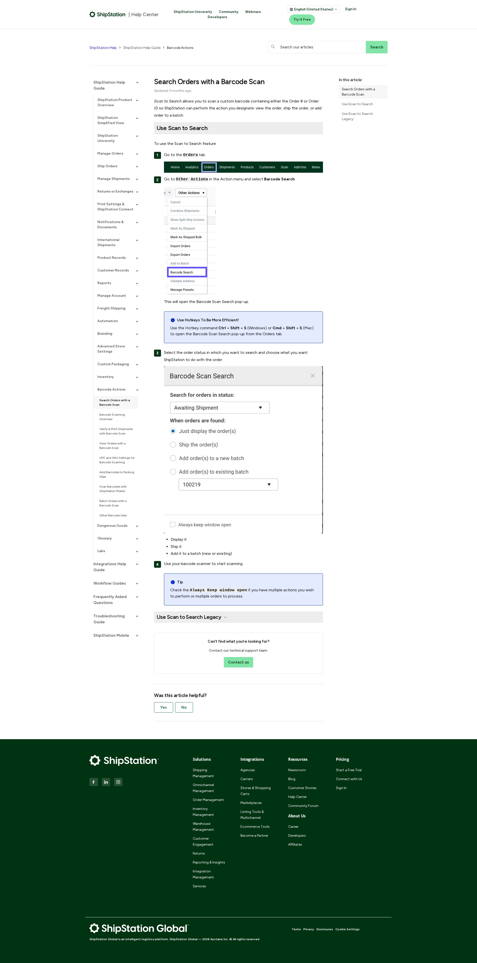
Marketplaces (251, 803)
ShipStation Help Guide (141, 48)
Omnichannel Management (203, 788)
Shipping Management (203, 773)
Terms (296, 929)
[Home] (107, 14)
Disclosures (325, 929)
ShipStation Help (103, 48)
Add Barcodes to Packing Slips (116, 474)
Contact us (238, 662)
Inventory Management (203, 812)
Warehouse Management (203, 827)
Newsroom (297, 770)
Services (199, 886)
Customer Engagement (203, 841)
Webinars (253, 12)
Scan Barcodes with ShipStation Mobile (113, 489)
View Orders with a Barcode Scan (112, 446)
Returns (199, 853)
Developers (217, 17)
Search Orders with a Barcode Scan (114, 402)
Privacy (308, 929)
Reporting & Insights (209, 862)
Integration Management (203, 874)
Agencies (247, 770)
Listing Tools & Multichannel (252, 815)
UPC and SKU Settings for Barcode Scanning (117, 460)
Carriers (246, 779)
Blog (291, 779)
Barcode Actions (180, 48)
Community (228, 12)
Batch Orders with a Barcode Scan (112, 503)
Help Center (297, 797)
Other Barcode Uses (113, 515)
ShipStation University (193, 12)
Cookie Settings (347, 929)
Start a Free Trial (349, 770)
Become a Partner (254, 835)
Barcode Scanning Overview (112, 417)
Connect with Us (349, 779)
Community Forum (303, 806)
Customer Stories (302, 788)
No (184, 707)
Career (293, 827)
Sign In (350, 9)
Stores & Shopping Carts (255, 791)
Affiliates (295, 844)
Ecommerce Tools (255, 827)
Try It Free (302, 19)
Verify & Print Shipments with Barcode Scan (116, 431)
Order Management (208, 800)
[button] (113, 85)
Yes (163, 707)
